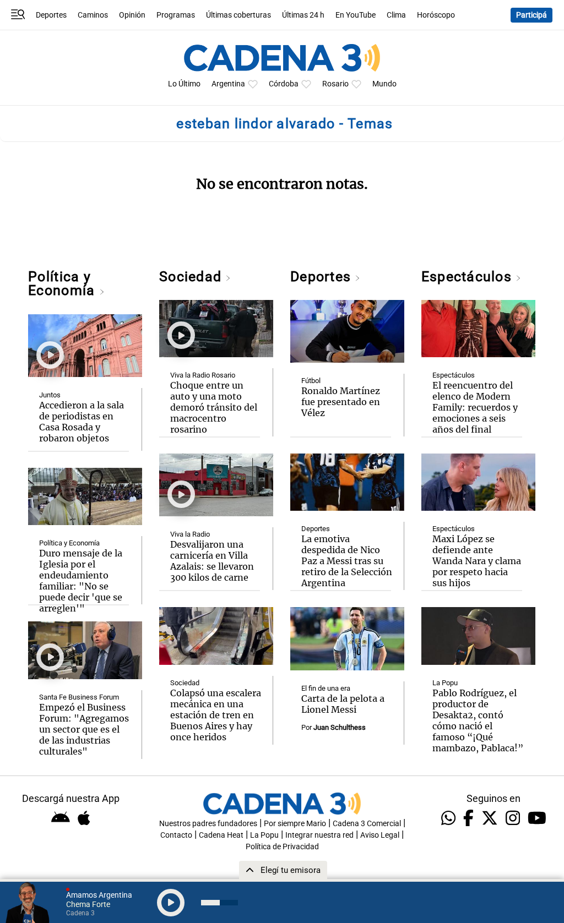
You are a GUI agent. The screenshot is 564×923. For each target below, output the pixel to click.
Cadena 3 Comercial (367, 823)
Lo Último (184, 84)
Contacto (176, 835)
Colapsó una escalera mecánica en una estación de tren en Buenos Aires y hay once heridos (215, 714)
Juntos (50, 395)
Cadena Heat (221, 835)
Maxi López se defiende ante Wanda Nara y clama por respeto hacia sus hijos (476, 560)
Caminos (93, 15)
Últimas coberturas (238, 15)
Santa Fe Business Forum (79, 697)
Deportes (51, 15)
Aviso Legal (379, 835)
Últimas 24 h (303, 15)
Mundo (384, 84)
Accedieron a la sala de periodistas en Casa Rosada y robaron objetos (81, 422)
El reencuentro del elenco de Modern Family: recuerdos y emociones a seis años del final (475, 407)
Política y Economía (63, 283)
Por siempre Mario (295, 823)
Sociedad (192, 277)
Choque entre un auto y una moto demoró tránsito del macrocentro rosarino (213, 407)
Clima (396, 15)
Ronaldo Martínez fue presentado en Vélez (340, 401)
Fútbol (311, 380)
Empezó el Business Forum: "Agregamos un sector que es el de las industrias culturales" (84, 729)
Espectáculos (468, 277)
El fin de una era (325, 688)
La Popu (445, 683)
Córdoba (284, 84)
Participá (531, 15)
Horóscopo (436, 15)
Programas (175, 15)
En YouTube (355, 15)
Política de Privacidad (282, 846)
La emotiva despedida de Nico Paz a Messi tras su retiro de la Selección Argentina (346, 560)
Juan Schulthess (339, 727)
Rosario (335, 84)
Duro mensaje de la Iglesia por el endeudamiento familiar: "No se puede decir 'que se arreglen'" (80, 581)
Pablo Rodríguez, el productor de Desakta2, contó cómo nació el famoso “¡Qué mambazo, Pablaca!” (477, 720)
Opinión (132, 15)
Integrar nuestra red (319, 835)
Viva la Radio (190, 534)
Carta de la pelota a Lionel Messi (342, 704)
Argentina (228, 84)
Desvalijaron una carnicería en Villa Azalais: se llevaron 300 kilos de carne (212, 561)
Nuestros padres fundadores (208, 823)
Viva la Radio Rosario (202, 375)
